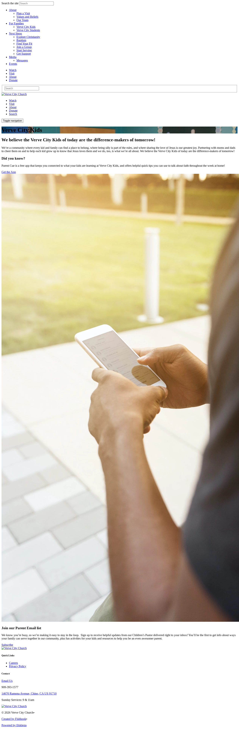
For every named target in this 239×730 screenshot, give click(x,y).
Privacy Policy (17, 666)
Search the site (9, 3)
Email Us (7, 680)
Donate (13, 110)
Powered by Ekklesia (14, 725)
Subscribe (7, 644)
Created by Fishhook (13, 718)
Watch (12, 100)
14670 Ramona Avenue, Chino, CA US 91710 (29, 693)
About (12, 107)
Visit (11, 103)
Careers (13, 662)
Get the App (8, 172)
